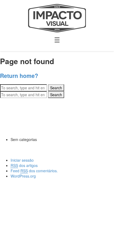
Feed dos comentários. (34, 170)
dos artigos (24, 165)
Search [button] (56, 87)
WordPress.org (23, 176)
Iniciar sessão (22, 160)
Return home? (19, 76)
